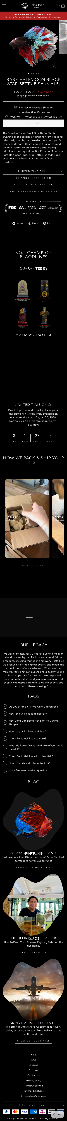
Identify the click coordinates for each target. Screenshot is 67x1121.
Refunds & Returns (33, 1090)
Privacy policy (33, 1080)
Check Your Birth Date (33, 867)
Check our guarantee (33, 1041)
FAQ (33, 1059)
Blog (33, 1054)
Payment (33, 1070)
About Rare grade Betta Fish (33, 191)
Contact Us (33, 1075)
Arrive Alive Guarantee (33, 184)
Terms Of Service (33, 1085)
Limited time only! (33, 171)
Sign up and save (33, 1105)
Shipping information (33, 178)
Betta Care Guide (33, 952)
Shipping (21, 95)
